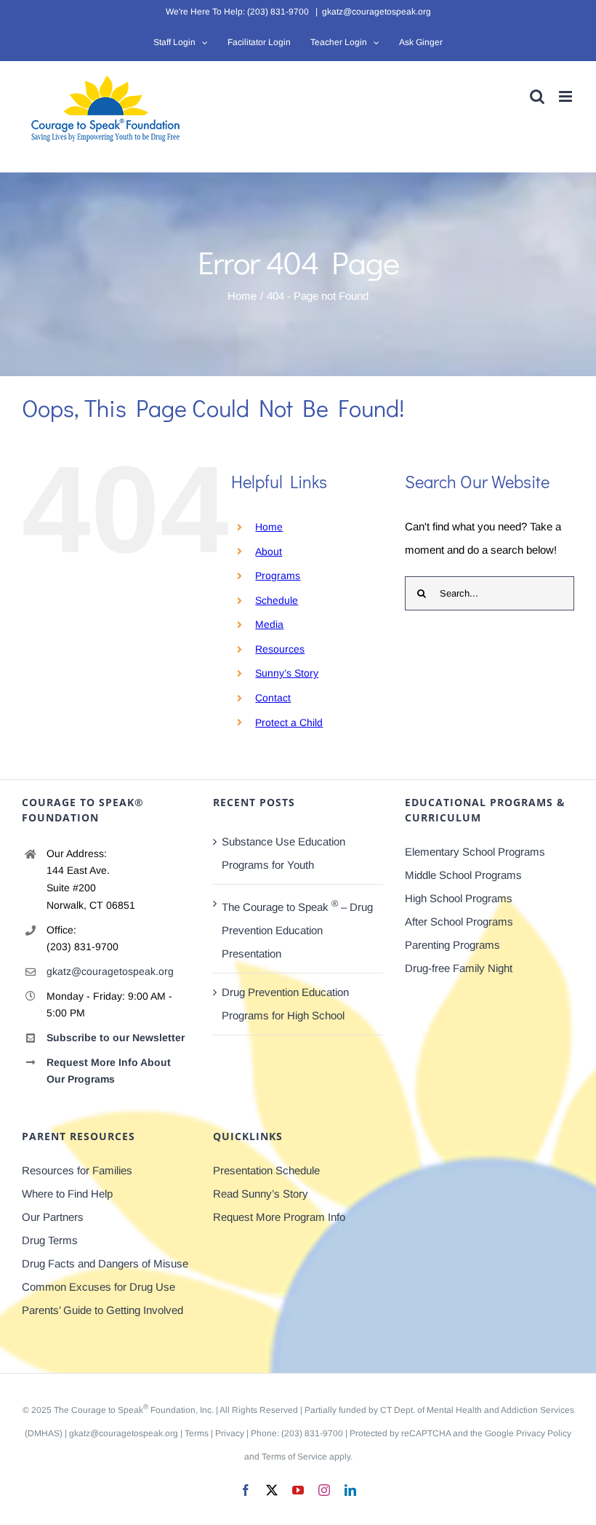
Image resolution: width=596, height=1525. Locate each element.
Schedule (276, 600)
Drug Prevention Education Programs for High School (285, 1004)
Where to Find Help (67, 1193)
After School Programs (459, 921)
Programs (277, 575)
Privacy (229, 1433)
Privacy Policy (543, 1433)
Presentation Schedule (266, 1170)
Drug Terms (50, 1240)
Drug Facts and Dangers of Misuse (105, 1263)
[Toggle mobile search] (537, 96)
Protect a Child (289, 722)
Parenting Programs (452, 945)
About (268, 551)
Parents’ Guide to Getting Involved (102, 1310)
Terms (197, 1433)
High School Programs (458, 898)
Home (269, 527)
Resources (280, 649)
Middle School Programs (463, 875)
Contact (273, 698)
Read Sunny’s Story (260, 1193)
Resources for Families (77, 1170)
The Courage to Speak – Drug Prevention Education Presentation (297, 929)
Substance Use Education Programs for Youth (283, 853)
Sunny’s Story (286, 673)
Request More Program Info (279, 1217)
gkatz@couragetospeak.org (376, 12)
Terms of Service (294, 1457)
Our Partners (53, 1217)
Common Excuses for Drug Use (98, 1287)
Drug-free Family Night (458, 968)
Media (269, 624)
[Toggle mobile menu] (566, 96)
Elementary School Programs (475, 851)
